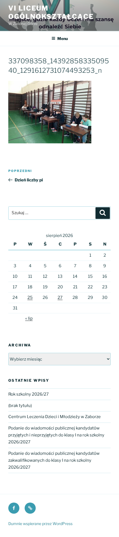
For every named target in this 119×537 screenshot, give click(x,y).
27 (60, 297)
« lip (29, 318)
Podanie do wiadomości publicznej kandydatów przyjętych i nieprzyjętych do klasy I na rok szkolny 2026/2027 (56, 435)
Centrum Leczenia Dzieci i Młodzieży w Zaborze (54, 416)
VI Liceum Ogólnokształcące (51, 12)
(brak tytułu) (20, 405)
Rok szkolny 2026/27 (28, 394)
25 (30, 297)
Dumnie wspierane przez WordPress (40, 523)
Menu (62, 38)
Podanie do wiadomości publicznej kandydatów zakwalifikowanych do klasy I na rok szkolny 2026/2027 (54, 460)
